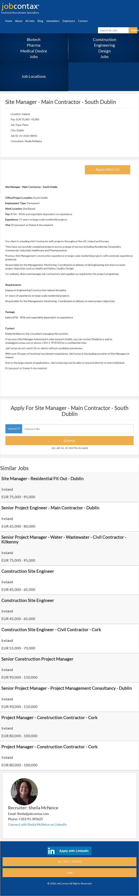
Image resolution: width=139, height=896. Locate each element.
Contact (83, 20)
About (18, 20)
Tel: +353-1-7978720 (69, 861)
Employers (68, 20)
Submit (69, 440)
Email (69, 872)
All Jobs (30, 20)
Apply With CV (108, 169)
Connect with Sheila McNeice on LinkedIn (37, 824)
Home (8, 20)
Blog (40, 20)
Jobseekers (53, 20)
